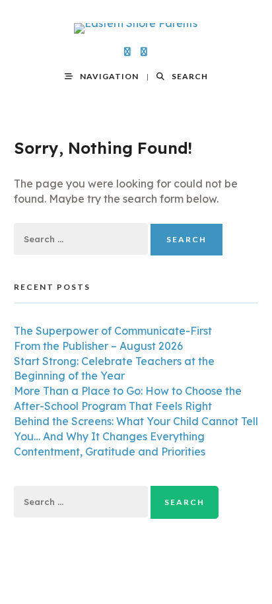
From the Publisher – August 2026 (98, 345)
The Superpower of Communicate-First (113, 330)
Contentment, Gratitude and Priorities (109, 451)
